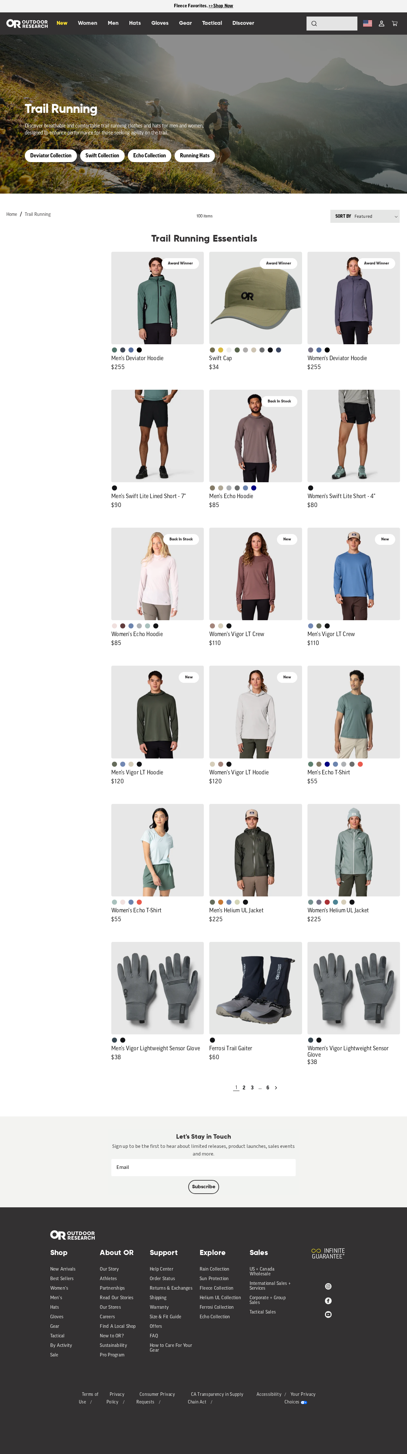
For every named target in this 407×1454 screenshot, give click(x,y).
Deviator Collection (51, 155)
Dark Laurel (318, 625)
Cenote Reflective (278, 350)
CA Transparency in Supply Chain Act (216, 1398)
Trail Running (38, 214)
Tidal (147, 625)
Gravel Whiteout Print (220, 487)
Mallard (335, 902)
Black (114, 487)
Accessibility (269, 1394)
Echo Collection (149, 155)
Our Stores (110, 1307)
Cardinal (360, 764)
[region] (203, 6)
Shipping (158, 1298)
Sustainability (113, 1345)
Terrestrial (212, 625)
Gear (54, 1326)
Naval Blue (253, 487)
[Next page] (276, 1087)
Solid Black (139, 350)
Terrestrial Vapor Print (122, 625)
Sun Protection (214, 1279)
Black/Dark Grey (270, 350)
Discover (243, 23)
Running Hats (195, 155)
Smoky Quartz (310, 350)
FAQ (154, 1336)
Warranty (159, 1307)
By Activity (61, 1345)
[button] (394, 24)
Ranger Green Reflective (212, 350)
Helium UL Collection (220, 1298)
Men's (56, 1298)
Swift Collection (102, 155)
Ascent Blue (310, 625)
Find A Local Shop (117, 1326)
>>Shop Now (221, 5)
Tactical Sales (263, 1312)
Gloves (57, 1317)
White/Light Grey (228, 350)
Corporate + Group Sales (268, 1300)
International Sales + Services (270, 1286)
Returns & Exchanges (171, 1288)
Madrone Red (327, 902)
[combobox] (332, 24)
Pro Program (112, 1355)
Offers (156, 1326)
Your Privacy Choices (300, 1398)
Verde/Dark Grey (237, 350)
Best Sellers (62, 1279)
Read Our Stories (116, 1298)
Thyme (310, 902)
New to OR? (112, 1336)
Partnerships (112, 1288)
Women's (59, 1288)
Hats (54, 1307)
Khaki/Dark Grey (253, 350)
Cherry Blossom (114, 625)
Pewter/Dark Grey (245, 350)
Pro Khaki (237, 902)
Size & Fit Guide (165, 1317)
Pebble (228, 487)
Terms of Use (89, 1398)
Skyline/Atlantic (131, 350)
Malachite (310, 764)
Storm (237, 487)
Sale (54, 1355)
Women (87, 23)
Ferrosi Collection (217, 1307)
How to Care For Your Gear (171, 1348)
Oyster (220, 625)
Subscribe (203, 1187)
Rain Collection (215, 1269)
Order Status (162, 1279)
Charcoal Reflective (262, 350)
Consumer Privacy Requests (155, 1398)
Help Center (161, 1269)
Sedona (220, 902)
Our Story (109, 1269)
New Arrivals (63, 1269)
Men (113, 23)
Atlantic (122, 350)
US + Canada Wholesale (262, 1272)
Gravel (212, 487)
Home (11, 214)
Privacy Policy (116, 1398)
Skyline (245, 487)
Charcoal (114, 1040)
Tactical (57, 1336)
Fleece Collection (216, 1288)
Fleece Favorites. (191, 5)
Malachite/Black (114, 350)
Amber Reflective (220, 350)
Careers (107, 1317)
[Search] (296, 24)
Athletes (108, 1279)
